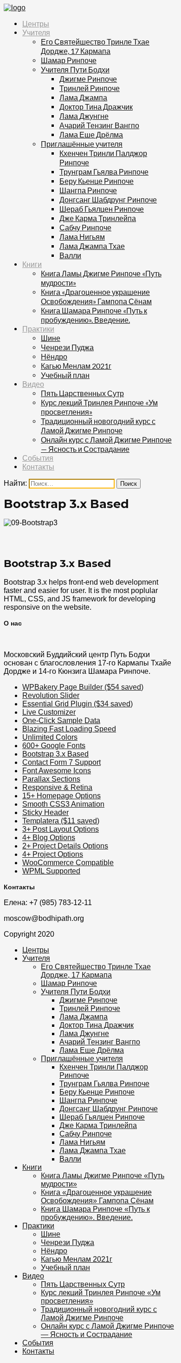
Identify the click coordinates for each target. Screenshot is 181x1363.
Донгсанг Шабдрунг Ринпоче (108, 199)
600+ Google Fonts (53, 746)
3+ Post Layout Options (60, 829)
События (37, 458)
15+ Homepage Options (61, 796)
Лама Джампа (83, 97)
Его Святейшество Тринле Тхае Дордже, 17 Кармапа (95, 46)
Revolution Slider (50, 695)
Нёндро (54, 356)
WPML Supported (51, 871)
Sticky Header (45, 812)
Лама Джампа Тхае (92, 245)
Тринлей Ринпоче (89, 88)
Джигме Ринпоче (88, 78)
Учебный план (65, 375)
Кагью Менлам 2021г (76, 365)
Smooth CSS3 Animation (63, 804)
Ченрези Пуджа (67, 347)
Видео (33, 384)
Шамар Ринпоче (69, 60)
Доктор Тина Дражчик (96, 106)
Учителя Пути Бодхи (75, 69)
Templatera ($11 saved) (60, 821)
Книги (32, 264)
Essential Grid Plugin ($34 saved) (77, 704)
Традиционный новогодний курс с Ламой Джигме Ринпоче (98, 426)
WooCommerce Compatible (68, 863)
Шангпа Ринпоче (88, 190)
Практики (38, 329)
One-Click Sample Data (61, 720)
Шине (50, 337)
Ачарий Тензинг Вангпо (99, 125)
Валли (70, 255)
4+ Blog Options (48, 837)
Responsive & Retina (57, 787)
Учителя (36, 32)
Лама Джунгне (84, 115)
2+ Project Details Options (65, 846)
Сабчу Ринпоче (85, 227)
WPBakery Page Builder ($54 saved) (82, 687)
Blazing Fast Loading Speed (69, 729)
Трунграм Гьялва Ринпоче (104, 171)
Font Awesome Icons (56, 771)
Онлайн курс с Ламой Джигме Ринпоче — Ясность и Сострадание (106, 444)
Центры (35, 24)
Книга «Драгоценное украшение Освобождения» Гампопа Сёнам (96, 296)
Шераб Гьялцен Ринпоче (101, 208)
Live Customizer (49, 712)
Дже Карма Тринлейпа (97, 218)
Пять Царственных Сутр (82, 393)
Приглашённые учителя (82, 143)
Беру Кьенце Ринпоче (96, 180)
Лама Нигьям (82, 236)
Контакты (38, 467)
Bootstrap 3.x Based (55, 754)
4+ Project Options (52, 854)
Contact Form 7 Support (61, 762)
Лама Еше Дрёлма (91, 134)
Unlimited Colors (50, 737)
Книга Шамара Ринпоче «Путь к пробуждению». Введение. (94, 315)
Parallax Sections (51, 779)
